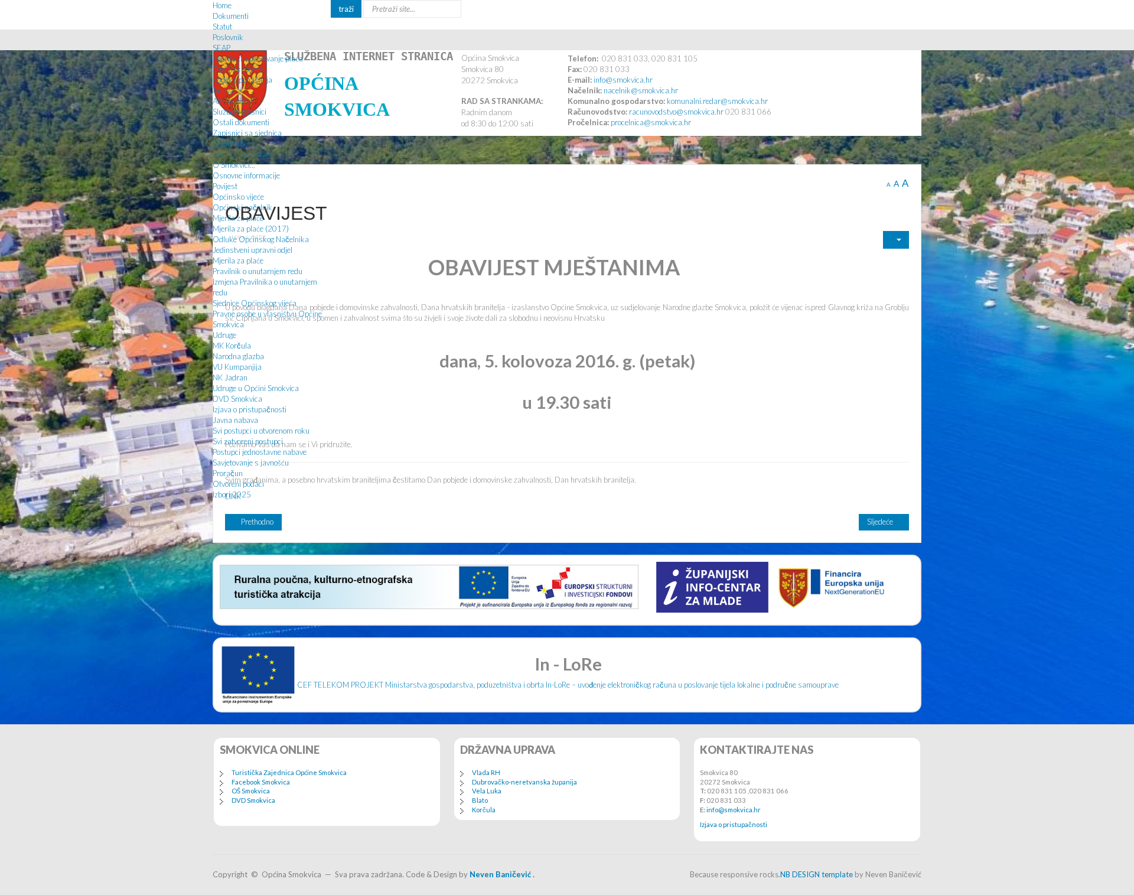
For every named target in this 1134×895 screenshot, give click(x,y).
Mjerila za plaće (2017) (251, 228)
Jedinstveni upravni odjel (252, 250)
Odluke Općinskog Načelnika (261, 239)
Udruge (224, 335)
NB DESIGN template (816, 874)
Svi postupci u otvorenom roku (261, 430)
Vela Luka (486, 791)
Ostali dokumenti (241, 122)
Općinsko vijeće (238, 196)
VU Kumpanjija (237, 367)
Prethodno (256, 521)
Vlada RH (486, 772)
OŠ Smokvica (251, 791)
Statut (222, 26)
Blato (480, 800)
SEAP (221, 48)
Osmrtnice (230, 143)
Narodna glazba (238, 356)
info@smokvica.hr (733, 809)
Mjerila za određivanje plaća (258, 58)
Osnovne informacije (246, 175)
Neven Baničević (500, 874)
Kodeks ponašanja (242, 79)
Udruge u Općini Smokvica (256, 388)
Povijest (225, 186)
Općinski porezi (238, 69)
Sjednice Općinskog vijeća (254, 303)
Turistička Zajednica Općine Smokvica (289, 772)
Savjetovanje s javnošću (251, 462)
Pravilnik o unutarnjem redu (257, 271)
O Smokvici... (234, 165)
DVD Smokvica (237, 398)
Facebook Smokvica (261, 782)
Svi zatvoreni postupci (248, 441)
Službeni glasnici (239, 111)
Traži (346, 9)
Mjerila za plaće (238, 218)
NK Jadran (230, 377)
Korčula (484, 809)
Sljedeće (881, 521)
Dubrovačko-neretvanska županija (524, 782)
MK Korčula (232, 345)
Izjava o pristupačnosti (249, 409)
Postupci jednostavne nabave (260, 452)
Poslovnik (228, 37)
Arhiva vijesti (234, 101)
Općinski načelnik (242, 207)
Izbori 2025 (232, 494)
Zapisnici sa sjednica (247, 133)
